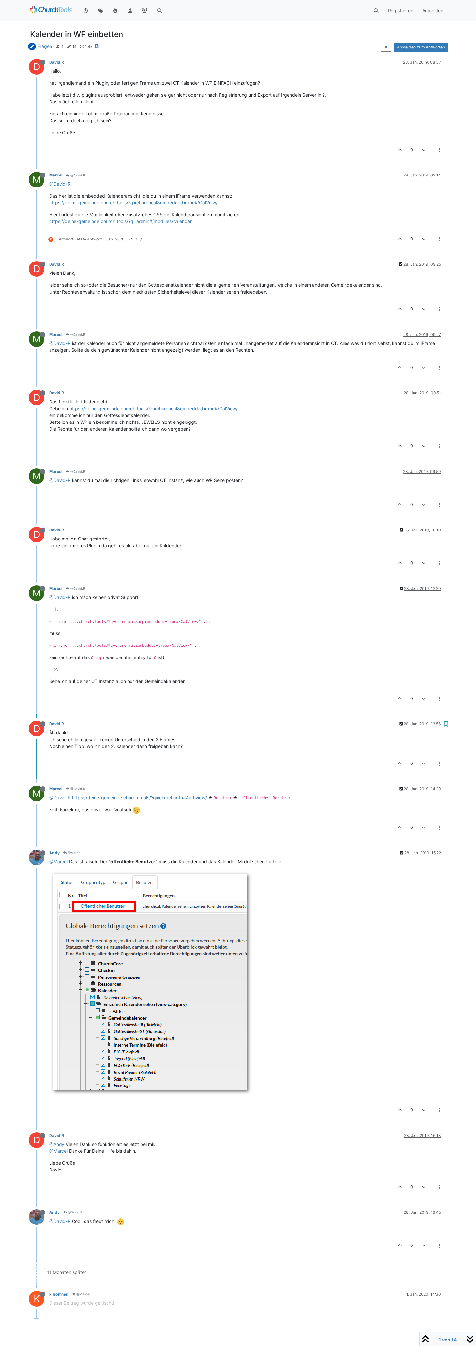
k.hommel (58, 1294)
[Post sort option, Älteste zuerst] (386, 47)
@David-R (60, 184)
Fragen (44, 46)
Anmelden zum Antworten (421, 47)
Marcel (55, 175)
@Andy (56, 1144)
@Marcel (74, 853)
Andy (54, 852)
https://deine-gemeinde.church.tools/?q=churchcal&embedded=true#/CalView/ (133, 202)
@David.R (77, 175)
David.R (56, 62)
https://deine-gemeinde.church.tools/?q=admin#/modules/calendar (120, 221)
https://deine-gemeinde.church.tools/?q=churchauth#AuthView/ (139, 797)
